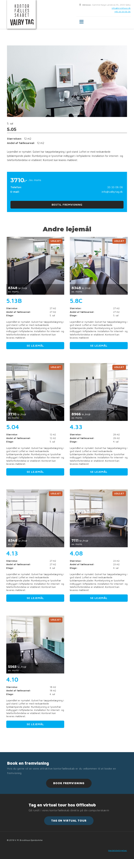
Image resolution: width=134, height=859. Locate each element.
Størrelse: (12, 308)
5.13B (14, 300)
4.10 (12, 679)
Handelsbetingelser (117, 850)
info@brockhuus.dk (121, 8)
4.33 (76, 427)
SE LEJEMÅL (35, 345)
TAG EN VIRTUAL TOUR (69, 820)
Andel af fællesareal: (18, 312)
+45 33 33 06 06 (122, 11)
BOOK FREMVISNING (68, 783)
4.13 (12, 553)
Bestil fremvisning (67, 204)
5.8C (76, 300)
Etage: (10, 315)
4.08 (76, 553)
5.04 (12, 427)
